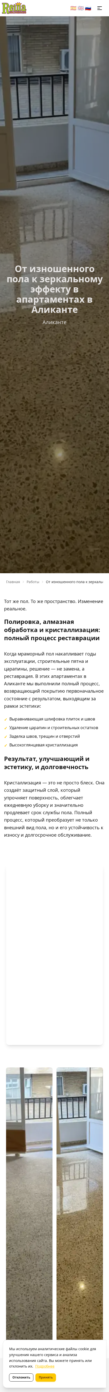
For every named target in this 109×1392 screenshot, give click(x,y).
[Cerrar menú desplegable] (99, 8)
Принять (46, 1377)
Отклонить (21, 1377)
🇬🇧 (81, 8)
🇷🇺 (88, 8)
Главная (13, 581)
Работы (33, 581)
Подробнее (45, 1366)
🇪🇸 (73, 8)
